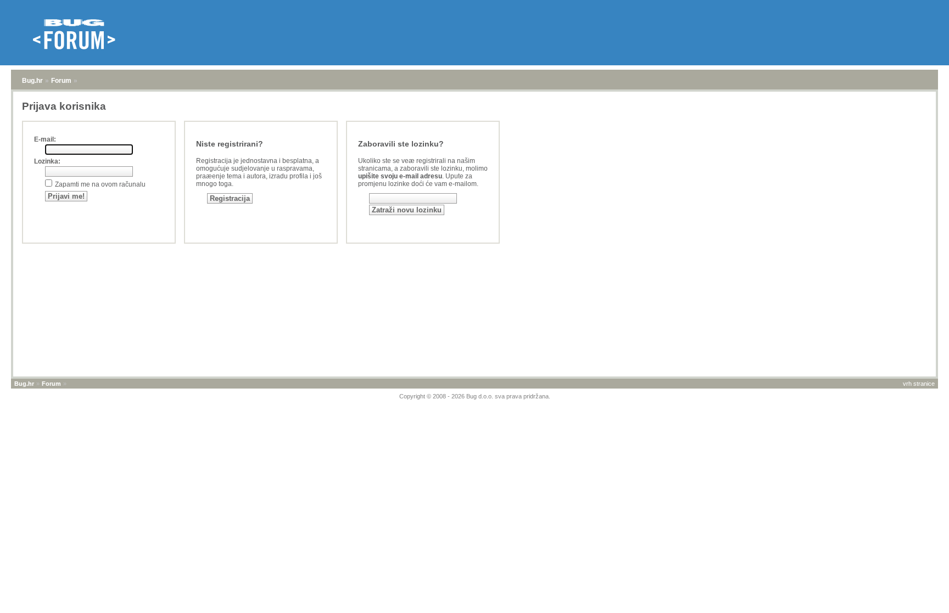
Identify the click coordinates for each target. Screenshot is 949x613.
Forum (61, 81)
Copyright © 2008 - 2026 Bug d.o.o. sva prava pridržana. (474, 396)
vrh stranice (919, 383)
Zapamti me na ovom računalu (100, 184)
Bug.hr (32, 81)
